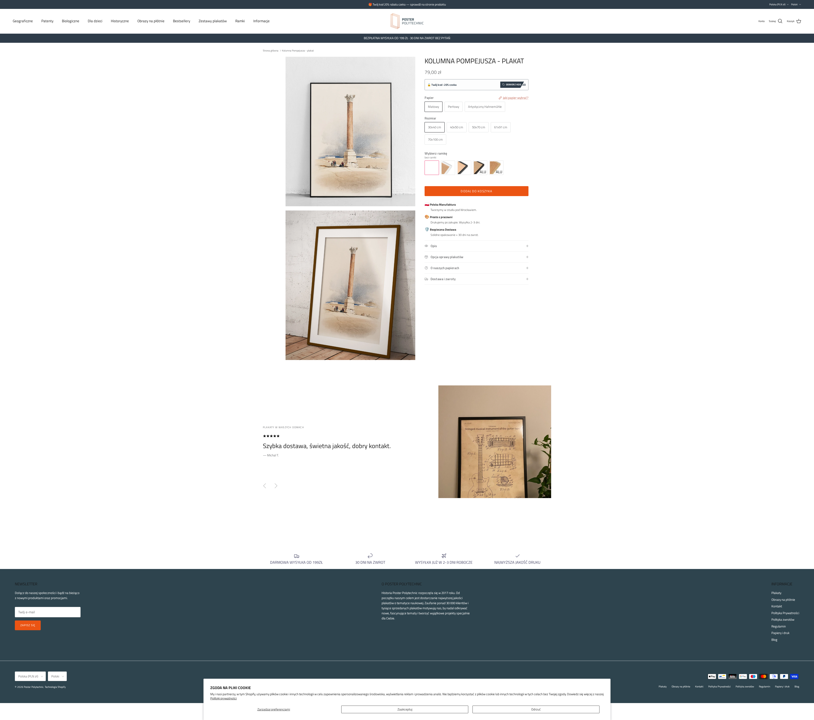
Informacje (261, 21)
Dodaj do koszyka (476, 191)
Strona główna (270, 50)
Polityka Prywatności (785, 613)
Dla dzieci (95, 21)
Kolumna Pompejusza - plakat (298, 50)
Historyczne (120, 21)
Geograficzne (23, 21)
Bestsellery (181, 21)
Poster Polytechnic (33, 687)
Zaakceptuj (404, 709)
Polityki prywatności (223, 698)
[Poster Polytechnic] (407, 21)
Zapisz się (27, 625)
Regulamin (778, 626)
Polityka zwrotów (782, 619)
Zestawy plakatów (213, 21)
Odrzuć (536, 709)
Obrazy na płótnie (150, 21)
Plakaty (776, 592)
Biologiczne (70, 21)
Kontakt (776, 606)
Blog (774, 639)
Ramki (240, 21)
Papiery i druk (780, 632)
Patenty (47, 21)
